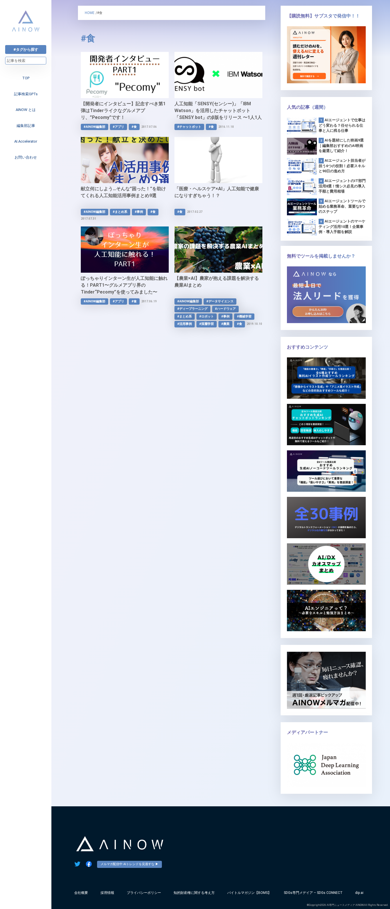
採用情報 (107, 893)
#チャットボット (189, 127)
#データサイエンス (220, 301)
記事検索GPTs (26, 94)
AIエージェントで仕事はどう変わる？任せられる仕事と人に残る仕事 (342, 125)
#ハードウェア (225, 309)
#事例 (139, 212)
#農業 (225, 324)
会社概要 (81, 893)
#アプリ (118, 127)
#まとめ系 (120, 212)
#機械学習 (244, 316)
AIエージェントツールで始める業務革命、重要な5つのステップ (342, 206)
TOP (25, 78)
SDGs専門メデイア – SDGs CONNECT (313, 893)
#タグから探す (25, 49)
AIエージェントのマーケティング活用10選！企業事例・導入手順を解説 (342, 226)
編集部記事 (26, 126)
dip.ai (359, 893)
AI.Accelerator (25, 141)
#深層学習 (206, 324)
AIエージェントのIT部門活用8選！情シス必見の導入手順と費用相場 (342, 186)
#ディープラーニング (192, 309)
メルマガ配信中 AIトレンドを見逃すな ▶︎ (129, 864)
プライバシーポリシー (144, 893)
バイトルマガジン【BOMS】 (249, 893)
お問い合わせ (26, 157)
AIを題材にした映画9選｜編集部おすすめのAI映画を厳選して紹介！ (341, 145)
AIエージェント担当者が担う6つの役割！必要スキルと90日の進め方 (342, 165)
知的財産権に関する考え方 (194, 893)
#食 (134, 127)
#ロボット (206, 316)
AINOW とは (26, 110)
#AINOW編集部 (94, 127)
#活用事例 (184, 324)
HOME (90, 13)
